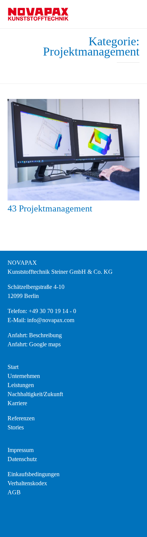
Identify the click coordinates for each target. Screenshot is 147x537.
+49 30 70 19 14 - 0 (52, 311)
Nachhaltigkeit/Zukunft (35, 394)
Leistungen (21, 385)
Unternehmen (24, 376)
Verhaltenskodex (27, 483)
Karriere (17, 403)
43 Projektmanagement (50, 208)
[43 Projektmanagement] (73, 150)
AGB (14, 492)
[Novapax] (38, 14)
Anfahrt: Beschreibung (35, 335)
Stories (16, 427)
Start (13, 367)
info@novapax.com (50, 320)
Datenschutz (22, 459)
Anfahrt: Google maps (34, 344)
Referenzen (21, 418)
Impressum (21, 450)
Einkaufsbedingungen (34, 474)
